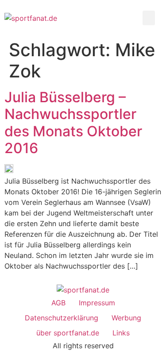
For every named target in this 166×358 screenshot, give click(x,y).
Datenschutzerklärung (61, 317)
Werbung (126, 317)
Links (121, 332)
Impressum (97, 302)
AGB (58, 302)
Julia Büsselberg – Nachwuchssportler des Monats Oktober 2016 (73, 123)
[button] (149, 18)
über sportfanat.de (67, 332)
